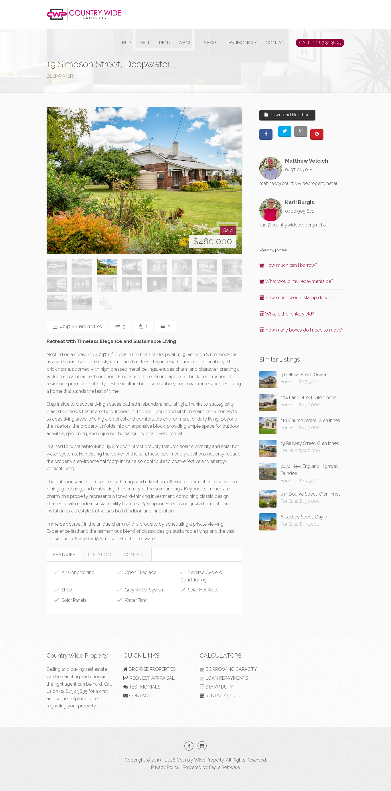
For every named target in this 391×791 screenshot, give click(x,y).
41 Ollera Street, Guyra (303, 374)
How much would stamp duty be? (300, 297)
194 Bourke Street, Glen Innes (311, 494)
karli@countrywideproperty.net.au (293, 225)
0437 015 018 (299, 169)
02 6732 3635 (73, 691)
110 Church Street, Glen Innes (310, 420)
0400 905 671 (299, 211)
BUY (127, 43)
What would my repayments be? (298, 281)
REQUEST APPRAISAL (152, 678)
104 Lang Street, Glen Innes (308, 397)
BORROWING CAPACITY (230, 669)
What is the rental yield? (289, 314)
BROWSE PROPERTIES (151, 669)
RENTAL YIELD (220, 695)
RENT (165, 43)
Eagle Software (224, 767)
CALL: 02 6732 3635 (320, 43)
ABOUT (187, 43)
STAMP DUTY (218, 687)
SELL (145, 43)
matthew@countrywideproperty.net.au (299, 183)
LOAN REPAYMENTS (226, 678)
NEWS (210, 43)
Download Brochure (289, 114)
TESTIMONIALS (241, 43)
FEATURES (64, 554)
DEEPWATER (60, 76)
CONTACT (276, 43)
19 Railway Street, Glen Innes (310, 443)
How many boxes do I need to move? (303, 330)
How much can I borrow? (290, 265)
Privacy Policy (165, 767)
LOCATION (99, 554)
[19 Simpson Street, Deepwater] (144, 180)
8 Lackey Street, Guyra (304, 517)
